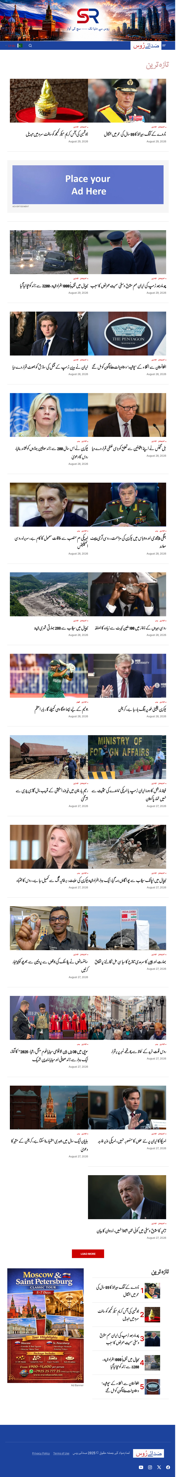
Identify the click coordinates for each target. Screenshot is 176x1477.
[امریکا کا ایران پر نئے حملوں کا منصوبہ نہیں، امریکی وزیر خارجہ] (127, 1108)
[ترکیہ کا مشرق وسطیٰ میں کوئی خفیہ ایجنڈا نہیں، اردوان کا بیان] (127, 1197)
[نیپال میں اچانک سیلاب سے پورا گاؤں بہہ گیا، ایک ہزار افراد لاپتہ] (127, 847)
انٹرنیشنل (161, 127)
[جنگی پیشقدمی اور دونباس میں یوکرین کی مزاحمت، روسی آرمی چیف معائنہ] (127, 505)
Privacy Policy (41, 1453)
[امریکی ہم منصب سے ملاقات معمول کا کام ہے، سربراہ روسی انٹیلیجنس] (49, 505)
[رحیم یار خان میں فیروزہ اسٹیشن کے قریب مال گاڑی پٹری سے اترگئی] (49, 757)
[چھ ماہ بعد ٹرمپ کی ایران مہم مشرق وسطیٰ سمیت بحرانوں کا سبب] (127, 252)
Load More (88, 1253)
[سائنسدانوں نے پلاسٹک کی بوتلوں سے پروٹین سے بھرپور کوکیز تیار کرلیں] (49, 928)
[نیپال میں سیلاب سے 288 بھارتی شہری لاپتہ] (49, 594)
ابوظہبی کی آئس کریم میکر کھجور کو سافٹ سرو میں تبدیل (118, 1314)
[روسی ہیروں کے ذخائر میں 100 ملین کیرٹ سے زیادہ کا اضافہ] (127, 594)
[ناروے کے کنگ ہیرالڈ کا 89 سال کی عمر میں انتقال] (127, 101)
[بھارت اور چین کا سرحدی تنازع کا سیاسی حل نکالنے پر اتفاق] (127, 928)
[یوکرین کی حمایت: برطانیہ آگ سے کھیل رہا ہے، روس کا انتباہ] (49, 847)
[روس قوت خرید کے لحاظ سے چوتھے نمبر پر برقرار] (127, 1018)
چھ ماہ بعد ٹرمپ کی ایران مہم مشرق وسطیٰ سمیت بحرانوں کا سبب (119, 1338)
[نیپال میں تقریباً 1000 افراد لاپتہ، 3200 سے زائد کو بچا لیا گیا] (49, 252)
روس (78, 441)
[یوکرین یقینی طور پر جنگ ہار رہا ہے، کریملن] (127, 676)
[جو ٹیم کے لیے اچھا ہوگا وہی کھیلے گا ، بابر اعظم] (49, 676)
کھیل (78, 702)
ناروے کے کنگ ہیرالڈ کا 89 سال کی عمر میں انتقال (117, 1290)
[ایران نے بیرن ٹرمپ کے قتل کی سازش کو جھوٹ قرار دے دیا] (49, 334)
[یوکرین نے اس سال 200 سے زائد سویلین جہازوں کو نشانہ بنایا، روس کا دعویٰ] (49, 415)
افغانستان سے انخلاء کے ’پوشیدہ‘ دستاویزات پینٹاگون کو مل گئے (120, 1387)
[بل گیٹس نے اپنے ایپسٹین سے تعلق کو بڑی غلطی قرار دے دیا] (127, 415)
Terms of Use (61, 1453)
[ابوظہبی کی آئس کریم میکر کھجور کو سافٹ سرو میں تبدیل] (49, 101)
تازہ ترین (154, 127)
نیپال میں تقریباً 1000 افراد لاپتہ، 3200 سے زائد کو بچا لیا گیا (121, 1363)
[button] (164, 45)
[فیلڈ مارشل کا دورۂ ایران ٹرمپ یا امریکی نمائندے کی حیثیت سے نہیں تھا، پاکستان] (127, 757)
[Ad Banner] (88, 184)
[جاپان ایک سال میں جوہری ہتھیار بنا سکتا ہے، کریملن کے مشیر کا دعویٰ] (49, 1108)
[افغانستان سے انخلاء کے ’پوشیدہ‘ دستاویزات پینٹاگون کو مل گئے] (127, 334)
